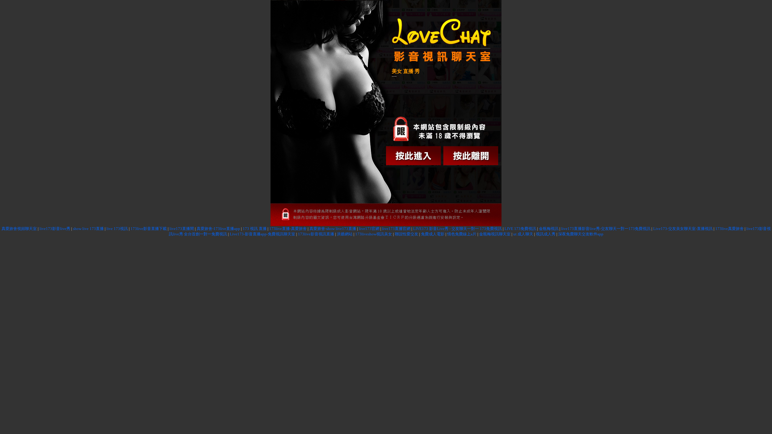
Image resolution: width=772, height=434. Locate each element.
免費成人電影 (433, 234)
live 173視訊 (117, 228)
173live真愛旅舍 (729, 228)
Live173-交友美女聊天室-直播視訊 (683, 228)
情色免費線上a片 (461, 234)
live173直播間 (181, 228)
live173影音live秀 (55, 228)
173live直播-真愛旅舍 (288, 228)
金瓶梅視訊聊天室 (495, 234)
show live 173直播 (88, 228)
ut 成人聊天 (523, 234)
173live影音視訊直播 (316, 234)
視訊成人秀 (545, 234)
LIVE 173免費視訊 (520, 228)
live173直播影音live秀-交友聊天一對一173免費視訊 (605, 228)
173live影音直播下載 (149, 228)
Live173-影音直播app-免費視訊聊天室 (262, 234)
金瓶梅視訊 (548, 228)
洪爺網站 (345, 234)
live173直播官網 (396, 228)
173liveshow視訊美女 (373, 234)
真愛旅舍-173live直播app (218, 228)
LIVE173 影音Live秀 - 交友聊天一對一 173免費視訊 (457, 228)
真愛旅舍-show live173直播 (332, 228)
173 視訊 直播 (255, 228)
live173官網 (369, 228)
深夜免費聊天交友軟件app (580, 234)
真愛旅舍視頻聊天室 (19, 228)
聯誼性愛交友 (406, 234)
